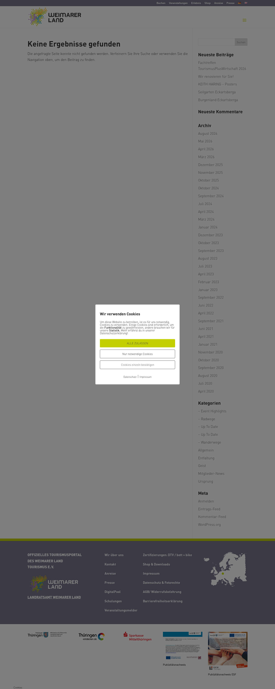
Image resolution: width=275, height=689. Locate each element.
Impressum (146, 376)
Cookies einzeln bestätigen (137, 365)
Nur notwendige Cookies (137, 354)
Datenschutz (130, 376)
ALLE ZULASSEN (137, 343)
